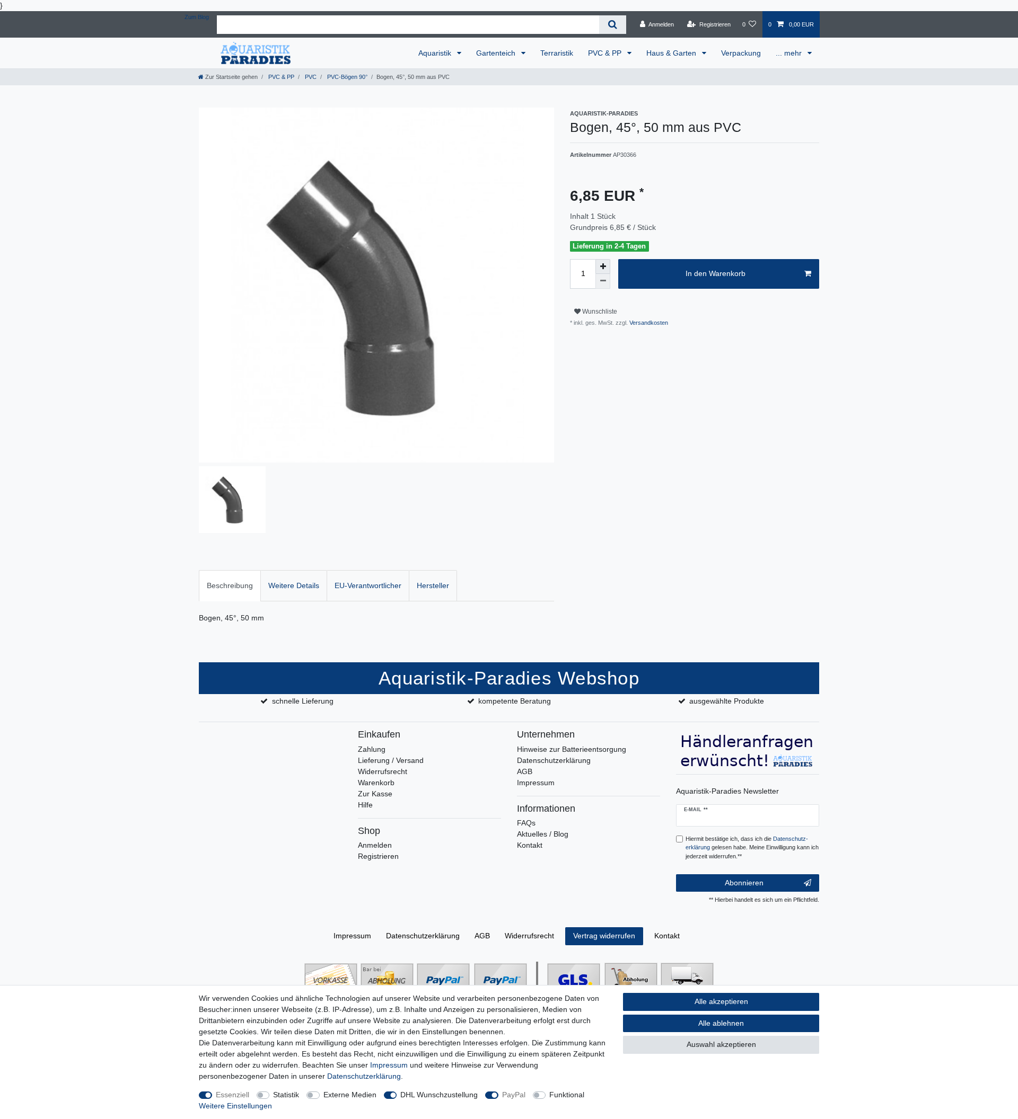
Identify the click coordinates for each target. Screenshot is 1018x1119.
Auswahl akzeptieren (721, 1044)
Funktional (566, 1094)
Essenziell (232, 1094)
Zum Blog (197, 17)
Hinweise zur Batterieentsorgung (571, 749)
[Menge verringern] (602, 281)
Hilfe (365, 805)
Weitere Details (293, 585)
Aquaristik (435, 53)
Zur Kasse (375, 793)
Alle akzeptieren (721, 1001)
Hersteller (433, 585)
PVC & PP (606, 53)
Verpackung (741, 53)
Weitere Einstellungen (235, 1106)
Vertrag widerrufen (604, 935)
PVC (310, 77)
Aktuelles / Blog (542, 834)
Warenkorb (376, 782)
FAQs (526, 823)
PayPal (513, 1094)
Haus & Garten (672, 53)
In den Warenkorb (715, 273)
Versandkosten (648, 322)
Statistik (286, 1094)
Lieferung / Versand (391, 760)
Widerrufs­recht (529, 935)
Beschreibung (230, 585)
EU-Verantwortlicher (368, 585)
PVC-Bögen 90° (346, 77)
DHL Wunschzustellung (439, 1094)
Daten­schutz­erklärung (423, 935)
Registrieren (378, 856)
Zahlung (371, 749)
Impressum (536, 782)
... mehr (790, 53)
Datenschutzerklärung (554, 760)
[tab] (230, 585)
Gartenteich (496, 53)
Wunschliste (599, 311)
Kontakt (529, 845)
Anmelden (375, 845)
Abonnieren (744, 882)
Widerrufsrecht (382, 771)
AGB (524, 771)
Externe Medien (349, 1094)
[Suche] (612, 24)
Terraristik (556, 53)
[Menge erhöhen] (602, 266)
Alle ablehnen (721, 1023)
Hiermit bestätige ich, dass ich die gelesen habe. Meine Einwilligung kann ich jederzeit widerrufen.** (752, 848)
